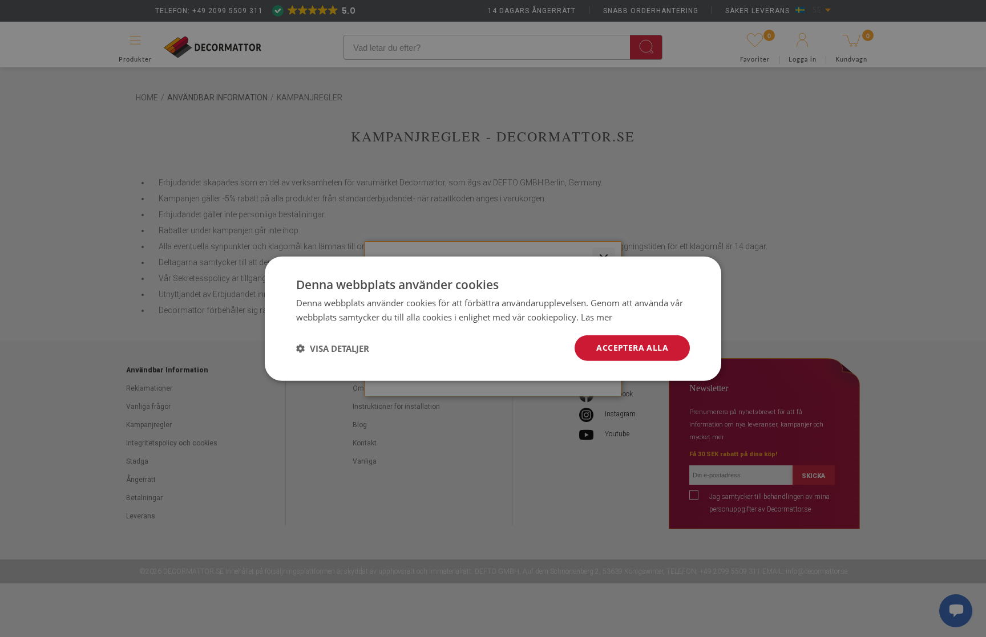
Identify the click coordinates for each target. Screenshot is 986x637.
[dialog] (493, 318)
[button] (332, 348)
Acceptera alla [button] (632, 347)
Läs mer (596, 316)
